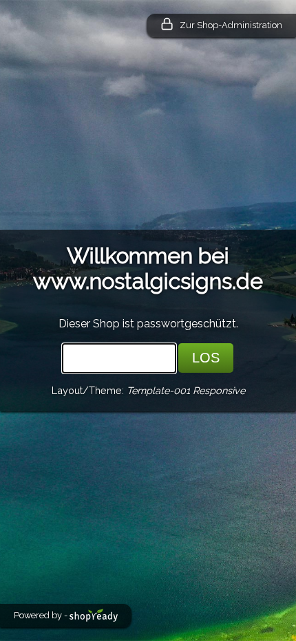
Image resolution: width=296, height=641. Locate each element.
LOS (206, 357)
